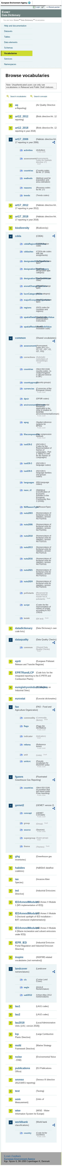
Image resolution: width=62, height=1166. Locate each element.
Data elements (10, 42)
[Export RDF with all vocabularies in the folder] (53, 143)
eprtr (18, 661)
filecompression (29, 434)
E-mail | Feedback (12, 1156)
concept (28, 813)
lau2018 (19, 1022)
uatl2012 (28, 995)
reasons (28, 188)
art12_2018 (21, 127)
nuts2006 (28, 524)
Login (38, 7)
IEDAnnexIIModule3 (25, 913)
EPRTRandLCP (24, 672)
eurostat (20, 698)
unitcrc (27, 761)
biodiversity (22, 228)
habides (20, 867)
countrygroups (29, 382)
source (27, 830)
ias (17, 879)
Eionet (16, 20)
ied (17, 890)
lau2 (17, 1014)
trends (27, 195)
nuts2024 (28, 581)
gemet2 (19, 805)
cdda (18, 236)
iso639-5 (28, 471)
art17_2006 (21, 139)
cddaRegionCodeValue (29, 244)
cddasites (28, 251)
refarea (27, 744)
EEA (16, 2)
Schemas (8, 48)
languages (29, 482)
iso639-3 (28, 463)
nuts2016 (28, 558)
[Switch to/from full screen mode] (43, 7)
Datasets (8, 31)
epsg (26, 422)
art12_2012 (21, 116)
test (17, 1091)
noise (18, 1056)
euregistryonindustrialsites (25, 687)
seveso (19, 1079)
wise (18, 1110)
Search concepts (40, 96)
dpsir (26, 399)
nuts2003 (28, 513)
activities (28, 150)
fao (17, 706)
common (20, 338)
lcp (17, 1034)
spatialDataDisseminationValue (29, 317)
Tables (7, 37)
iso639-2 (28, 444)
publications (22, 1068)
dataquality (21, 639)
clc (25, 979)
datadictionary (23, 628)
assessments (29, 346)
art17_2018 (21, 216)
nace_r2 (27, 490)
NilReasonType (29, 507)
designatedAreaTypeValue (29, 261)
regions (27, 307)
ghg (17, 856)
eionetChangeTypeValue (29, 286)
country (27, 1133)
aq (16, 105)
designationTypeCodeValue (29, 278)
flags (26, 726)
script (26, 605)
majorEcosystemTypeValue (29, 300)
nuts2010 (28, 536)
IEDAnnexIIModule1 (25, 902)
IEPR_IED (21, 942)
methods (28, 178)
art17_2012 (21, 205)
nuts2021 (28, 570)
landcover (21, 968)
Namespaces (10, 64)
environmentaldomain (29, 405)
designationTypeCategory (29, 269)
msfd (18, 1045)
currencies (29, 388)
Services (8, 59)
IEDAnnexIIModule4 (25, 928)
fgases (19, 776)
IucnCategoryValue (29, 294)
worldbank (21, 1122)
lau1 (17, 1006)
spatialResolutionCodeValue (29, 327)
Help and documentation (15, 26)
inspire (19, 957)
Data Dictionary (27, 20)
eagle (26, 987)
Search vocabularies (18, 96)
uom (18, 1099)
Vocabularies (10, 53)
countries (28, 170)
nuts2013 (28, 547)
